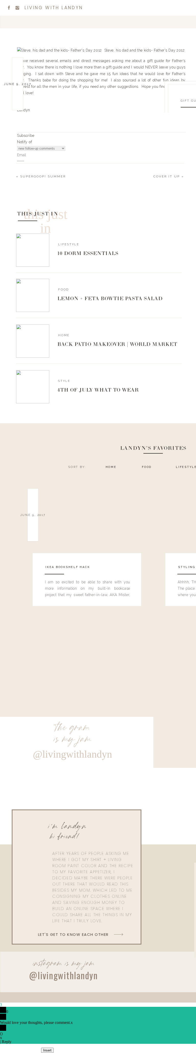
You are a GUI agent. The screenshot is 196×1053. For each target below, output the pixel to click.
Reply (6, 1041)
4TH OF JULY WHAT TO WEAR (98, 390)
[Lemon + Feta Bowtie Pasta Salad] (32, 295)
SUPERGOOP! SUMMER (43, 176)
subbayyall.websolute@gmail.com (49, 394)
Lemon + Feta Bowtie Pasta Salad (110, 298)
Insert (47, 1050)
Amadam (27, 587)
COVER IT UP (166, 176)
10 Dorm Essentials (87, 253)
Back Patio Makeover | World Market (117, 344)
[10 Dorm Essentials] (32, 250)
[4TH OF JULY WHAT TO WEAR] (32, 386)
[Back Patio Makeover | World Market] (32, 341)
